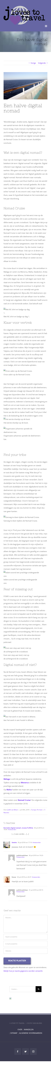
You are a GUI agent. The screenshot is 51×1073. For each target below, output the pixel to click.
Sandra (14, 842)
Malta (9, 789)
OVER (20, 1029)
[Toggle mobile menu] (46, 26)
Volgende (42, 63)
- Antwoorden (11, 830)
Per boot (39, 810)
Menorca (25, 782)
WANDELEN (28, 1029)
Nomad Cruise (24, 800)
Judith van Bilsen (12, 810)
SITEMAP (13, 1033)
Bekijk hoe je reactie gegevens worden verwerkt (23, 971)
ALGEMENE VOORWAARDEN (30, 1033)
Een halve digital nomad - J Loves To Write (18, 828)
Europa (33, 810)
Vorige (33, 63)
